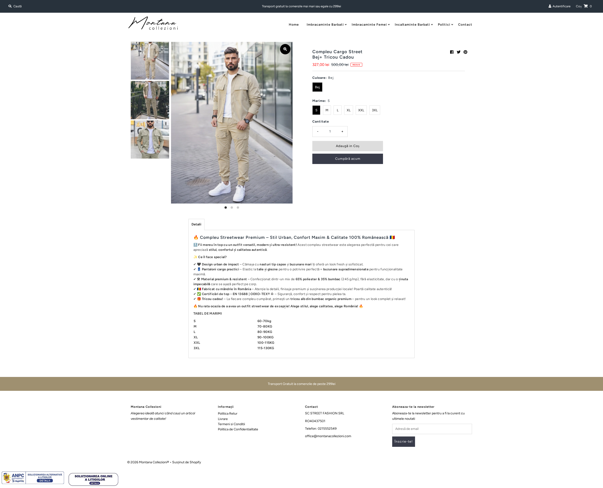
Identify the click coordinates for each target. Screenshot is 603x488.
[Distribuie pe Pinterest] (465, 52)
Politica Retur (227, 414)
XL (348, 110)
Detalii (196, 224)
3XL (375, 110)
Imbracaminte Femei (369, 25)
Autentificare (560, 6)
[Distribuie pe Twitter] (458, 52)
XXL (361, 110)
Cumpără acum (347, 159)
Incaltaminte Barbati (412, 25)
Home (294, 25)
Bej (317, 87)
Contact (465, 25)
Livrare (223, 419)
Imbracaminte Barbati (325, 25)
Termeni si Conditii (231, 424)
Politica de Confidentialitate (238, 429)
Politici (444, 25)
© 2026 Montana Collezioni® (148, 462)
